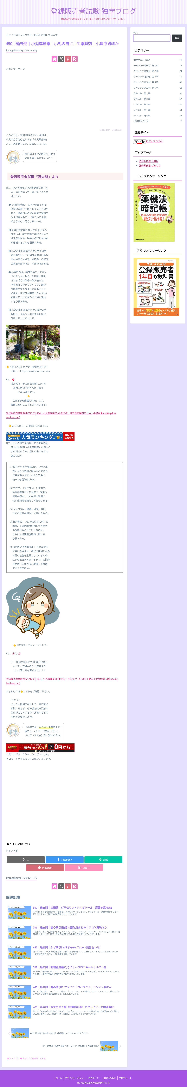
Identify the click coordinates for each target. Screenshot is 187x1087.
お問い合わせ (110, 1077)
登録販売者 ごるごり (150, 165)
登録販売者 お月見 (148, 161)
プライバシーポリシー (75, 1077)
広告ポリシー (94, 1077)
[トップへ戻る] (183, 1083)
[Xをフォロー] (61, 59)
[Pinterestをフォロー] (68, 59)
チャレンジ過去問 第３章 (20, 844)
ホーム (59, 1077)
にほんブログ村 (154, 141)
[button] (84, 867)
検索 (135, 32)
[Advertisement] (64, 99)
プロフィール (125, 1077)
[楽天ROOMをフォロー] (75, 59)
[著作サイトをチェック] (54, 59)
